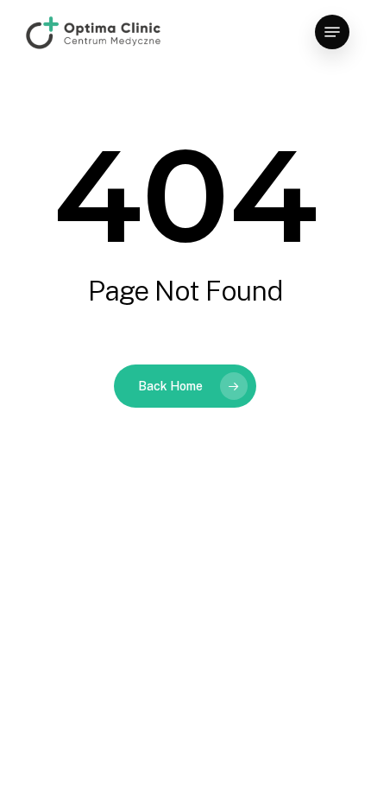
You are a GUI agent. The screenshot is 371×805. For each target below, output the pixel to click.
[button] (332, 32)
